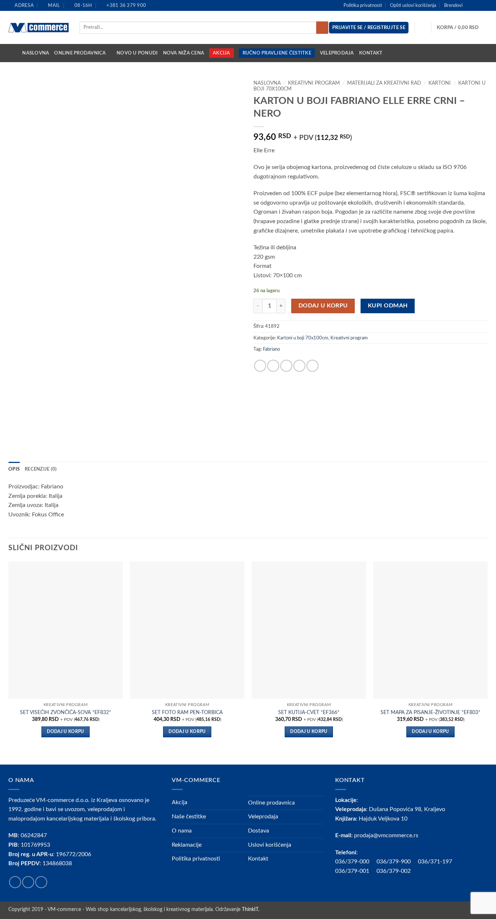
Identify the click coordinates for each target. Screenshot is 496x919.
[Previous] (8, 662)
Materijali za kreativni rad (384, 83)
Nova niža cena (183, 53)
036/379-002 (397, 871)
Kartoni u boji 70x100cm (302, 338)
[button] (462, 28)
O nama (182, 831)
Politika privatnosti (362, 5)
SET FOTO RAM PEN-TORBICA (187, 712)
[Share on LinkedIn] (312, 366)
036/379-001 (356, 871)
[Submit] (322, 27)
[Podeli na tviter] (273, 366)
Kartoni (439, 83)
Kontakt (371, 53)
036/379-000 (356, 861)
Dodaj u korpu (323, 306)
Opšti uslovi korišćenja (413, 5)
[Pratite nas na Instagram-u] (477, 5)
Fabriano (271, 349)
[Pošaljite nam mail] (484, 5)
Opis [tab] (14, 469)
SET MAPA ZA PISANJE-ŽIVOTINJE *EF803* (430, 712)
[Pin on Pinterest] (299, 366)
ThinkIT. (250, 909)
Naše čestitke (189, 816)
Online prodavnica (80, 53)
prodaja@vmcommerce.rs (386, 835)
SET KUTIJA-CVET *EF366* (309, 712)
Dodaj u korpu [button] (65, 732)
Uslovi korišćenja (269, 845)
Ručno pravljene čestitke (277, 53)
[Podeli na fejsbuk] (260, 366)
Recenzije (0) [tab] (41, 469)
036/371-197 (435, 861)
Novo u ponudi (137, 53)
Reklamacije (187, 845)
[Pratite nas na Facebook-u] (470, 5)
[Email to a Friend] (286, 366)
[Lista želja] (423, 28)
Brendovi (453, 5)
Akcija (221, 53)
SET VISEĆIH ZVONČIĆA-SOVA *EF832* (65, 712)
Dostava (258, 831)
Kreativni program (314, 83)
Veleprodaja (337, 53)
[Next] (487, 662)
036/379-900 (394, 861)
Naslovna (35, 53)
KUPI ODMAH (388, 306)
